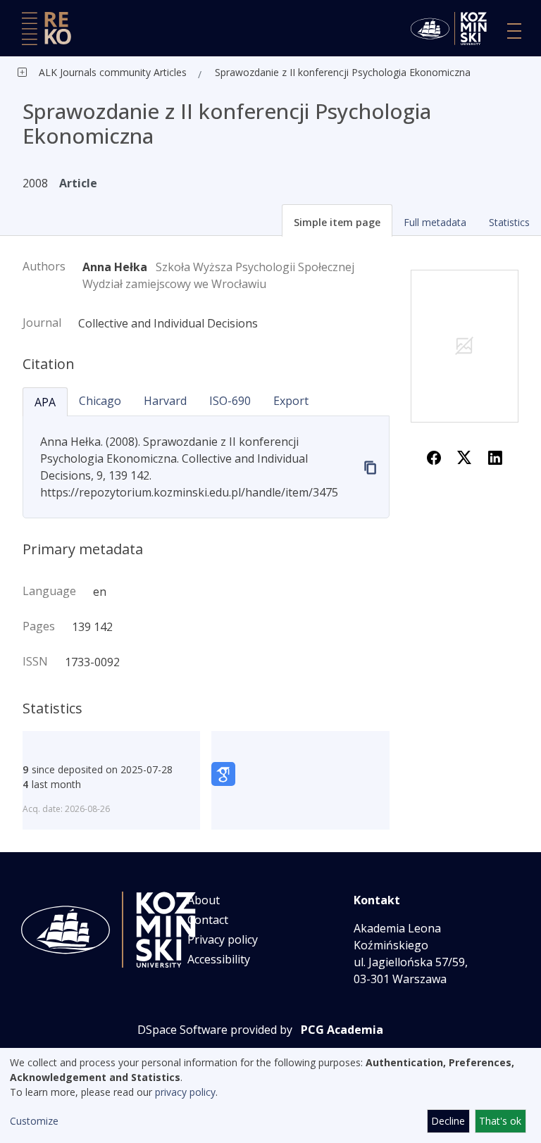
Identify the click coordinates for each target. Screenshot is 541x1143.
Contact (207, 919)
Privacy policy (222, 939)
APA (45, 402)
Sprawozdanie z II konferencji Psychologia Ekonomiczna (343, 72)
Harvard (165, 400)
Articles (169, 72)
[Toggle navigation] (514, 31)
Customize (34, 1121)
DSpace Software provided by (214, 1029)
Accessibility (218, 959)
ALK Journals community (95, 72)
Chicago (100, 400)
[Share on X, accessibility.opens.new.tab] (464, 456)
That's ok (500, 1121)
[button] (337, 220)
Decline (448, 1121)
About (203, 900)
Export (291, 400)
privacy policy (185, 1092)
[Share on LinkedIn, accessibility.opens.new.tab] (495, 456)
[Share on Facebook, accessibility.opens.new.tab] (434, 456)
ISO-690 (230, 400)
